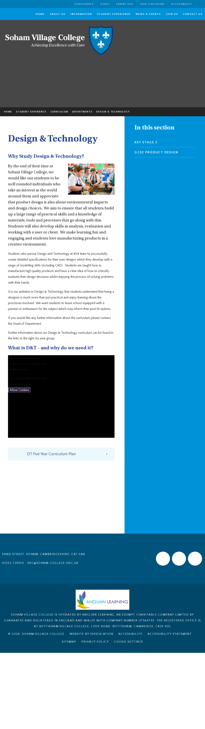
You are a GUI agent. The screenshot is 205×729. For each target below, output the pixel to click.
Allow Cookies (19, 390)
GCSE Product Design (156, 152)
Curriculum (59, 111)
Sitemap (69, 641)
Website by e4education (91, 634)
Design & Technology (113, 111)
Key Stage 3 (146, 142)
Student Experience (31, 111)
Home (8, 111)
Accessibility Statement (170, 634)
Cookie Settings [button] (128, 641)
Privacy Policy (95, 641)
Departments (82, 111)
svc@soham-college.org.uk (52, 563)
